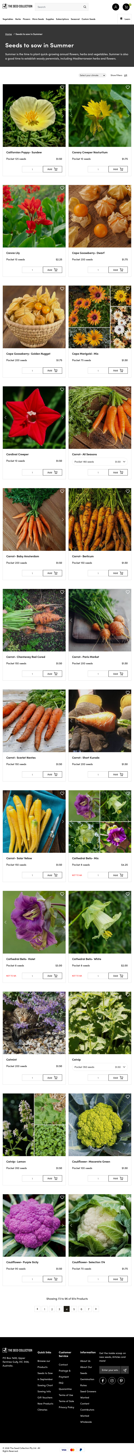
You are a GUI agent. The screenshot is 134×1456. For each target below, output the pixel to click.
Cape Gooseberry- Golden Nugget (28, 354)
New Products (45, 1403)
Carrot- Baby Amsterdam (22, 556)
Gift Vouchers (45, 1397)
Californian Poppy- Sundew (24, 152)
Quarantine (65, 1389)
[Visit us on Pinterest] (121, 1380)
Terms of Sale (66, 1401)
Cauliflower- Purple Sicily (22, 1262)
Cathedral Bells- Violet (20, 959)
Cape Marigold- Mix (85, 354)
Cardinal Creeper (17, 454)
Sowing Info (44, 1391)
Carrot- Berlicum (83, 556)
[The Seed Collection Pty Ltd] (17, 5)
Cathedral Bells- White (86, 959)
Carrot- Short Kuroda (85, 757)
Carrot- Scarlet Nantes (21, 757)
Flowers (26, 19)
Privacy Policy (66, 1407)
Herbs (18, 19)
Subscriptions (62, 19)
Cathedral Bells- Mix (85, 858)
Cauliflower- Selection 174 (88, 1262)
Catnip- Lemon (16, 1161)
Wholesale (86, 1421)
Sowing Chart (45, 1385)
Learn (127, 19)
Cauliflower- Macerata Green (91, 1161)
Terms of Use (66, 1395)
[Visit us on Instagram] (112, 1380)
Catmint (11, 1059)
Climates (42, 1409)
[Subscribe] (125, 1370)
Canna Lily (13, 253)
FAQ (61, 1382)
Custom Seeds (88, 19)
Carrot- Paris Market (85, 657)
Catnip (76, 1059)
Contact (63, 1364)
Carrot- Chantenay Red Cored (25, 657)
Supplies (50, 19)
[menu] (84, 7)
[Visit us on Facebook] (102, 1380)
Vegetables (8, 19)
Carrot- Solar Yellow (19, 858)
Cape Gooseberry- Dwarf (88, 253)
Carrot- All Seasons (84, 454)
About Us (85, 1361)
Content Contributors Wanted (87, 1409)
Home (8, 34)
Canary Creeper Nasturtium (90, 152)
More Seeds (38, 19)
